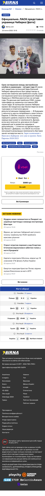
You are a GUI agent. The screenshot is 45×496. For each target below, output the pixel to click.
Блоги (4, 384)
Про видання (7, 410)
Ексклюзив (6, 381)
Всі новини (22, 282)
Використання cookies (10, 417)
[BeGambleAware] (31, 480)
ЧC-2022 (5, 390)
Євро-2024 (6, 387)
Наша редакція (7, 429)
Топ (24, 378)
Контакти (5, 432)
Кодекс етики (7, 426)
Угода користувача (9, 420)
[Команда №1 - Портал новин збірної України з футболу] (9, 3)
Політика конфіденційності (12, 413)
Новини (6, 15)
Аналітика (6, 375)
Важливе (26, 381)
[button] (34, 3)
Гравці (4, 400)
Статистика (27, 390)
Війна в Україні (28, 384)
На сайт (22, 187)
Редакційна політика (10, 423)
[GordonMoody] (29, 475)
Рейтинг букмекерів (30, 400)
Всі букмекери (22, 202)
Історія (25, 387)
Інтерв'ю (5, 378)
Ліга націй (6, 394)
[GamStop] (11, 480)
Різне (25, 394)
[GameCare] (23, 484)
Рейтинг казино (29, 403)
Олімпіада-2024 (8, 397)
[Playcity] (15, 475)
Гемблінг (26, 397)
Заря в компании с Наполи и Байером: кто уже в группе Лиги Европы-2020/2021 (21, 135)
